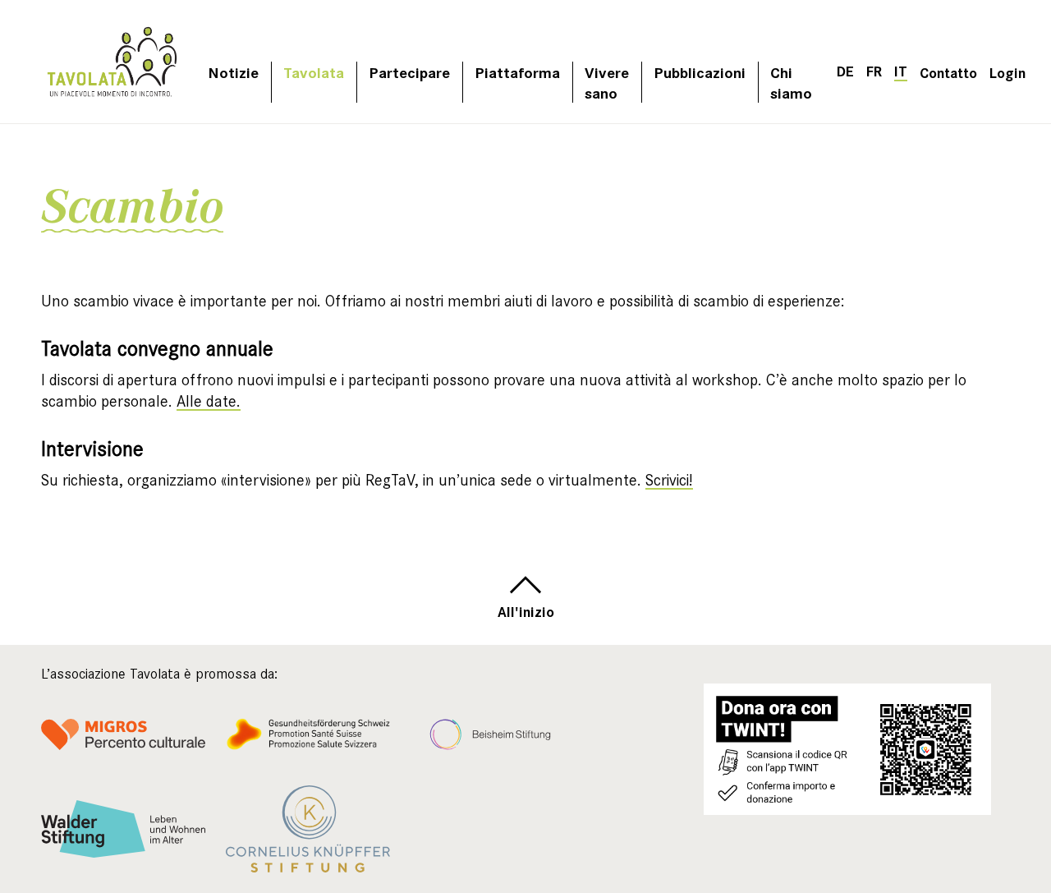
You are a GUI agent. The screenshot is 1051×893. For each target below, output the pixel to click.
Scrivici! (669, 480)
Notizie (233, 72)
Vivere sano (607, 82)
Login (1007, 72)
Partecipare (409, 72)
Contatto (948, 72)
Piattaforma (517, 72)
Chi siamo (791, 82)
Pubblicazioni (700, 72)
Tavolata (313, 72)
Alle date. (209, 401)
